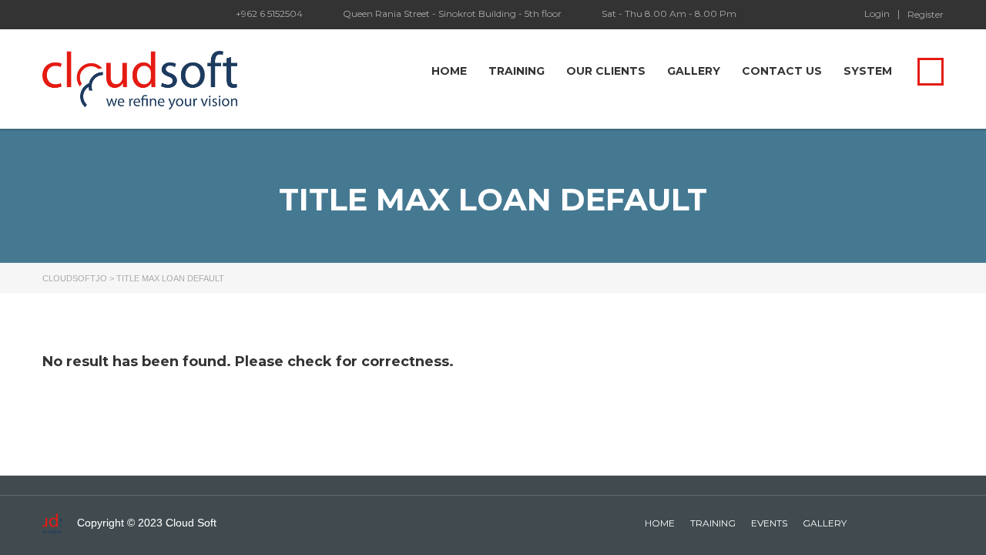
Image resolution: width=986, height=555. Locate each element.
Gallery (693, 71)
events (769, 523)
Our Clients (606, 71)
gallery (825, 523)
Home (449, 71)
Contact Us (782, 71)
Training (516, 71)
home (660, 523)
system (867, 71)
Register (925, 14)
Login (877, 13)
